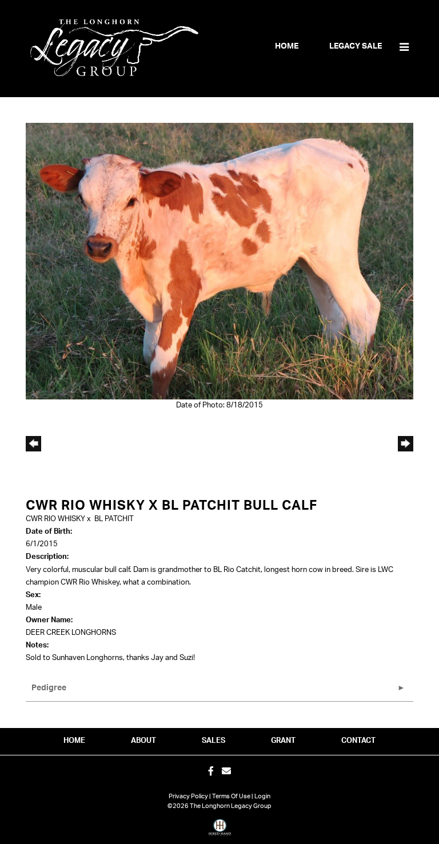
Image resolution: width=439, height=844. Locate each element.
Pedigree (48, 688)
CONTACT (358, 741)
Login (262, 796)
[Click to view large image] (219, 261)
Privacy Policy (188, 796)
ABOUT (143, 741)
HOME (74, 741)
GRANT (283, 741)
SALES (213, 741)
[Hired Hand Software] (220, 831)
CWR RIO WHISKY (55, 519)
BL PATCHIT (114, 519)
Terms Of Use (231, 796)
